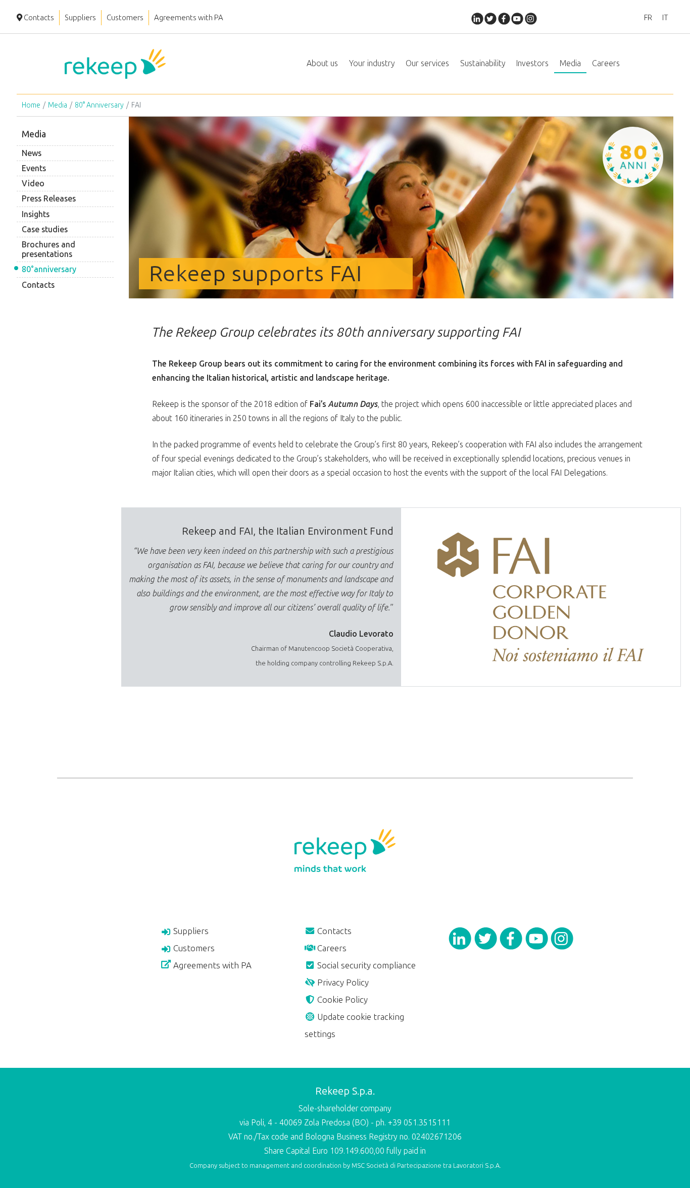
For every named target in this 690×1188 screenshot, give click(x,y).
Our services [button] (427, 63)
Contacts (38, 17)
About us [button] (322, 63)
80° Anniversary (99, 105)
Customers (125, 17)
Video (33, 183)
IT (665, 17)
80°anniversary (49, 269)
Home (31, 105)
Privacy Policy (342, 982)
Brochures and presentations (48, 249)
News (31, 153)
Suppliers (80, 17)
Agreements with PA (188, 17)
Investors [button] (532, 63)
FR (648, 17)
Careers (331, 948)
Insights (36, 214)
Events (34, 168)
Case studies (45, 229)
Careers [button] (606, 63)
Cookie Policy (341, 1000)
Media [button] (570, 63)
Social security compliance (365, 965)
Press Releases (49, 198)
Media (57, 105)
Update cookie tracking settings (354, 1025)
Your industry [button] (372, 63)
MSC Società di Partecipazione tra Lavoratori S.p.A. (426, 1165)
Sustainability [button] (482, 63)
